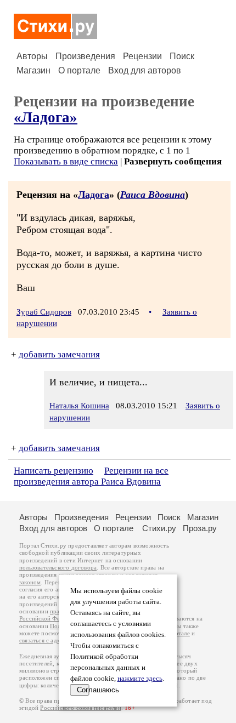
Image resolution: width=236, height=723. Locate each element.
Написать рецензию (53, 470)
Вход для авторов (144, 70)
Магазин (33, 70)
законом (30, 582)
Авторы (32, 56)
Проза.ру (200, 528)
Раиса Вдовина (152, 194)
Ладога (93, 194)
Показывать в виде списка (66, 161)
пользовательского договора (58, 568)
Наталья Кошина (79, 405)
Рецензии (142, 56)
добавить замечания (59, 354)
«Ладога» (45, 117)
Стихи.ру (159, 528)
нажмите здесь (139, 678)
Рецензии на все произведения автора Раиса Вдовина (91, 476)
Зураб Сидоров (43, 312)
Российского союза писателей (80, 708)
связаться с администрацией (57, 640)
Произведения (85, 56)
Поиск (182, 56)
